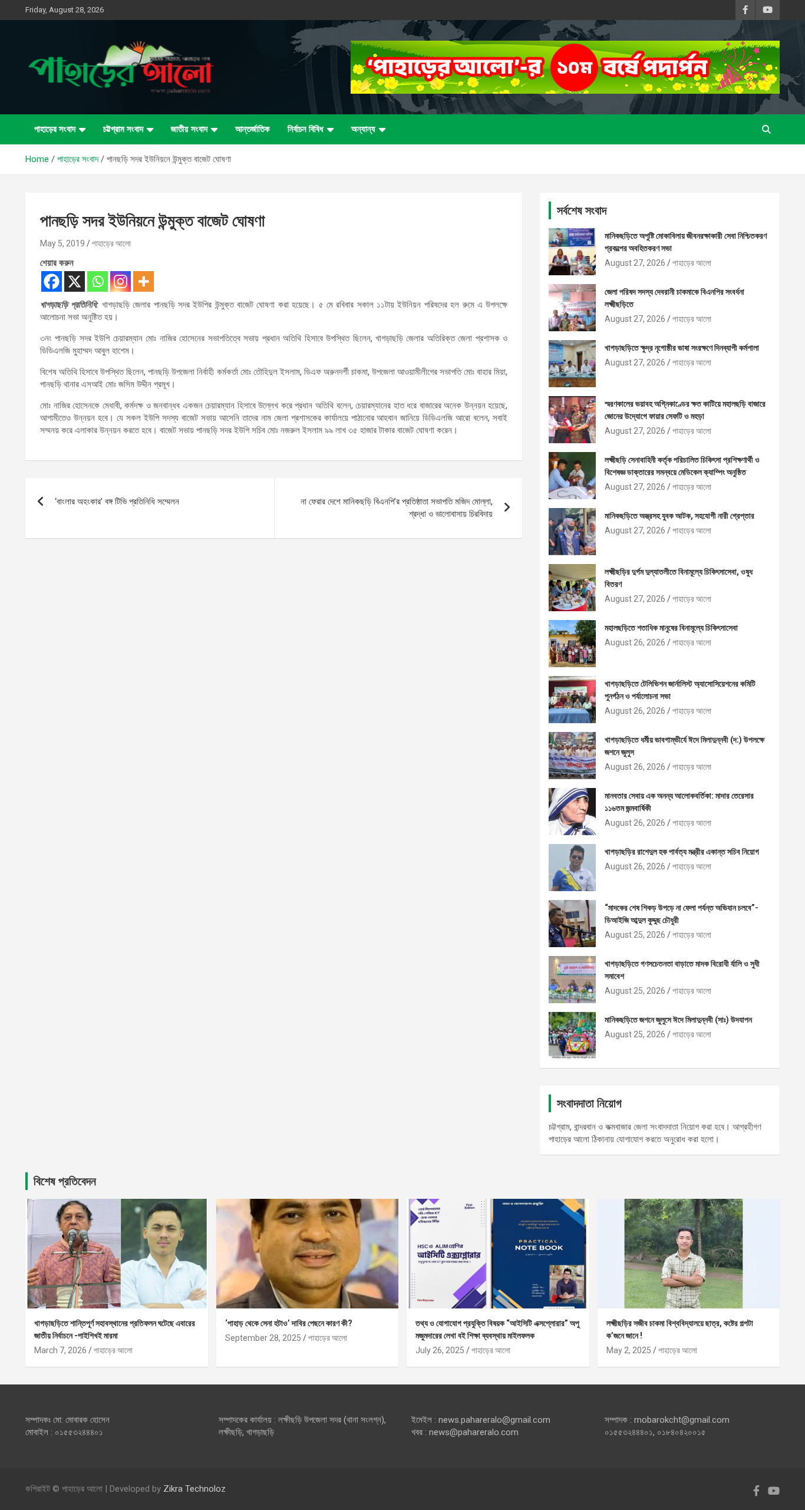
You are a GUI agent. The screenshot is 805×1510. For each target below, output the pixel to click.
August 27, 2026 (635, 263)
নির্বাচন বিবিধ (306, 129)
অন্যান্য (363, 129)
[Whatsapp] (97, 281)
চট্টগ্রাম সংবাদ (123, 129)
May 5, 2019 (62, 243)
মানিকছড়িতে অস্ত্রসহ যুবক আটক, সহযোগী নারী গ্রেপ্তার (679, 515)
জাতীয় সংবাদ (189, 129)
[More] (143, 281)
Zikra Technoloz (194, 1488)
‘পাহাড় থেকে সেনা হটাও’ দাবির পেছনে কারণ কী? (288, 1323)
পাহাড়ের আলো (111, 243)
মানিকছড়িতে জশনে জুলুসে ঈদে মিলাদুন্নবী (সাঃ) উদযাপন (678, 1019)
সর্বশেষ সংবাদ (581, 210)
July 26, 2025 (439, 1350)
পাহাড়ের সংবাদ (54, 129)
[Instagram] (120, 281)
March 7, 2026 (60, 1350)
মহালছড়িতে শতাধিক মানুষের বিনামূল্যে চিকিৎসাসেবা (671, 627)
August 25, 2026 (635, 934)
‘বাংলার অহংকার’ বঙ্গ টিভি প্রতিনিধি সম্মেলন (117, 501)
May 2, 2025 (628, 1350)
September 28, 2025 (263, 1338)
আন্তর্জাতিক (252, 129)
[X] (74, 281)
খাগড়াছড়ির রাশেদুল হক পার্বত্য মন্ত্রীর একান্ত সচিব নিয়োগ (682, 851)
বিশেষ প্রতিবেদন (65, 1181)
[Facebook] (51, 281)
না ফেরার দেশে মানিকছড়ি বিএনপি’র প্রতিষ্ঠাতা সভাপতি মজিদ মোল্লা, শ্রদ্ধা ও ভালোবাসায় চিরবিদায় (397, 507)
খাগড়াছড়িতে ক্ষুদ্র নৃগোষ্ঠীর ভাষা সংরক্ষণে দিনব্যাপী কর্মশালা (682, 347)
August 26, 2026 (635, 642)
